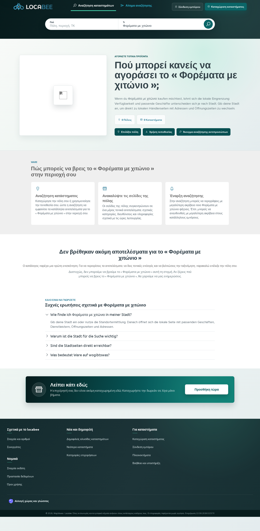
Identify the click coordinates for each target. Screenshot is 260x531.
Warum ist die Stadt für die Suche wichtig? (84, 336)
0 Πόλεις (127, 119)
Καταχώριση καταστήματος (227, 6)
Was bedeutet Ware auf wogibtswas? (79, 355)
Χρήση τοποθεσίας (160, 131)
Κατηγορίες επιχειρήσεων (82, 455)
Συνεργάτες (14, 447)
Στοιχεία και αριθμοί (18, 439)
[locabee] (33, 6)
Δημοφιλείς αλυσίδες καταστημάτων (88, 439)
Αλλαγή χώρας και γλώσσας (32, 501)
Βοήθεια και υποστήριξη (146, 463)
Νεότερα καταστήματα (80, 447)
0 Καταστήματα (153, 119)
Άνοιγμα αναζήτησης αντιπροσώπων (205, 131)
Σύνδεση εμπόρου (189, 6)
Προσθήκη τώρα (207, 389)
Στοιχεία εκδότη (16, 468)
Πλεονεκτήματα (141, 455)
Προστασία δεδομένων (20, 476)
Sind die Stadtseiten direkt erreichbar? (80, 345)
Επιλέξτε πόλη (129, 131)
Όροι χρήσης (14, 484)
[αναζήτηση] (208, 24)
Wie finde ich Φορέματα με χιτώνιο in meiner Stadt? (91, 314)
